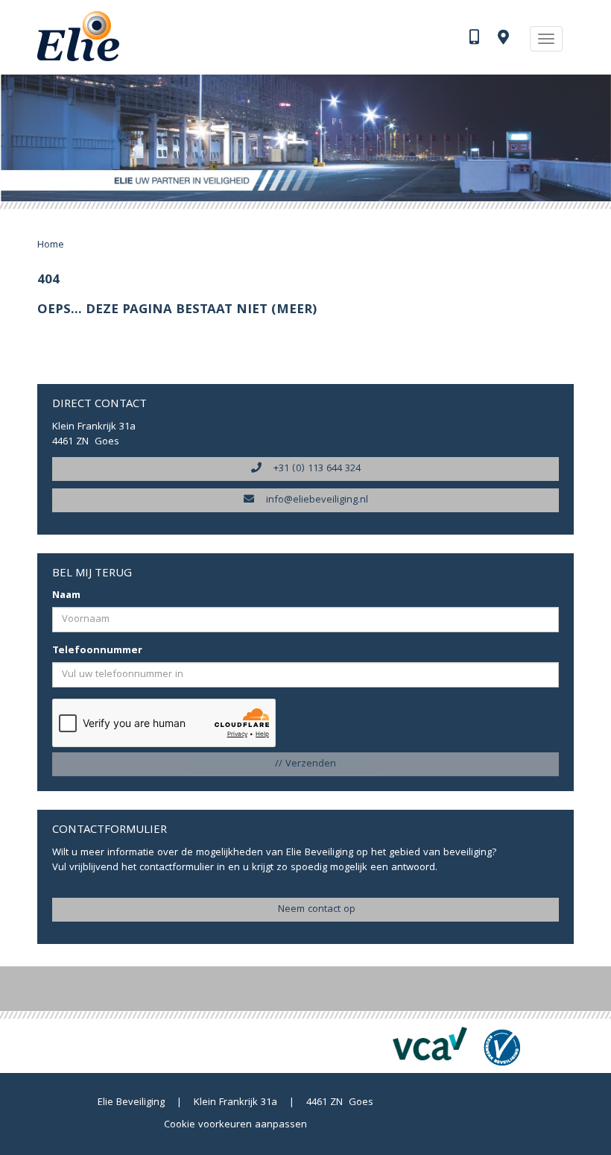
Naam (66, 595)
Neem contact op (310, 909)
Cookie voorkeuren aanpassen (235, 1125)
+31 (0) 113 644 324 (311, 469)
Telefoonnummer (97, 650)
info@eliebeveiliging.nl (311, 500)
